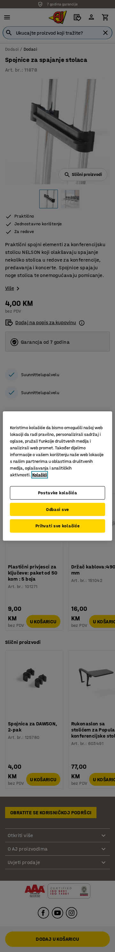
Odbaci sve (57, 509)
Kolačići (39, 475)
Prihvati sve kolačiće (57, 526)
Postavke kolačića (57, 493)
